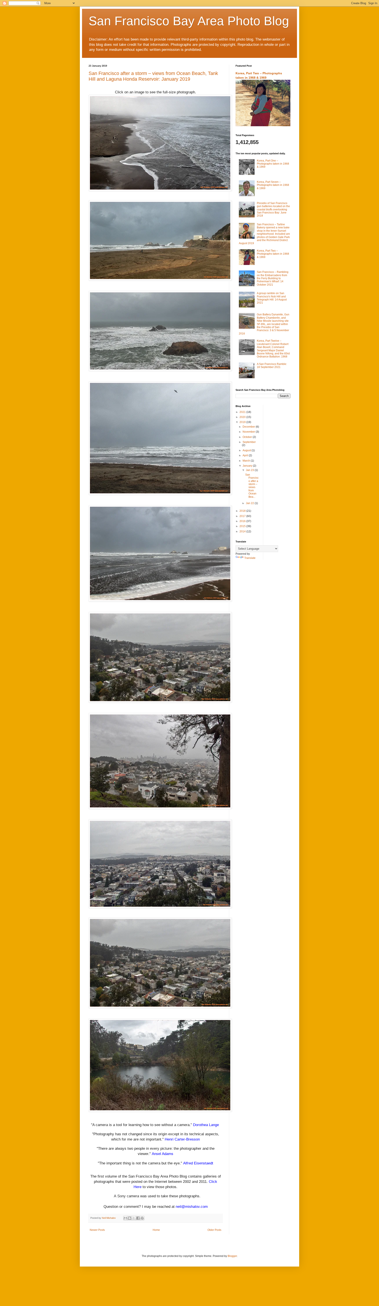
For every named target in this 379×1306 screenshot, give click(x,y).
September (249, 442)
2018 (243, 510)
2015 (243, 526)
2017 (243, 516)
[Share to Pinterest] (142, 1218)
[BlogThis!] (129, 1218)
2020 (243, 417)
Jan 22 (250, 503)
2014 (243, 531)
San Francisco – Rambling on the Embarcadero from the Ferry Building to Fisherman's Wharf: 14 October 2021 (272, 278)
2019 (243, 422)
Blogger (232, 1256)
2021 (243, 412)
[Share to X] (134, 1218)
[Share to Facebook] (138, 1218)
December (249, 426)
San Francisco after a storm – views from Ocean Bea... (252, 485)
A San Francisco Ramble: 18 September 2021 (272, 365)
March (247, 460)
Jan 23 (250, 470)
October (248, 437)
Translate (250, 558)
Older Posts (214, 1229)
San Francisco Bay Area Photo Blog (189, 21)
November (249, 431)
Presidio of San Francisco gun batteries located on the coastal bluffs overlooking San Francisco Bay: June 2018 (273, 209)
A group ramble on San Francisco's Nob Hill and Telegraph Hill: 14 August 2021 (272, 298)
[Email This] (125, 1218)
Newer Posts (97, 1229)
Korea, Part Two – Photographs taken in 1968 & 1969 (273, 254)
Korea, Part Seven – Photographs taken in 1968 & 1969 (273, 185)
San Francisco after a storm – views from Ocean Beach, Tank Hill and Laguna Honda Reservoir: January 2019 (153, 76)
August (247, 450)
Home (156, 1229)
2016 (243, 521)
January (248, 465)
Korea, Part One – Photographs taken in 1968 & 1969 (273, 164)
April (246, 455)
